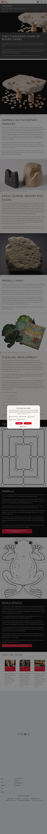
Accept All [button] (19, 423)
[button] (23, 426)
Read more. (28, 413)
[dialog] (23, 417)
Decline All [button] (28, 423)
